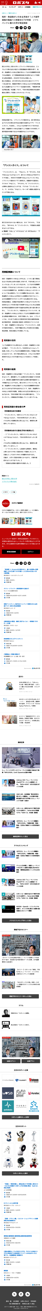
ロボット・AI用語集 (24, 7)
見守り (6, 492)
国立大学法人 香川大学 (9, 478)
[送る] (25, 27)
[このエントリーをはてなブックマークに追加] (29, 27)
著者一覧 (8, 1301)
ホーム (4, 7)
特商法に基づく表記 (28, 1304)
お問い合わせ (25, 1301)
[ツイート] (17, 27)
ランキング (12, 7)
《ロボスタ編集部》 (34, 484)
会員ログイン (11, 1061)
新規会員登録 (11, 552)
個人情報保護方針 (14, 1304)
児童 (14, 492)
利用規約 (33, 1301)
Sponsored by (27, 668)
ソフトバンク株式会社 (9, 481)
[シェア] (21, 27)
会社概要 (16, 1301)
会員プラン (30, 1061)
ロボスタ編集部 (17, 503)
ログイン (31, 552)
